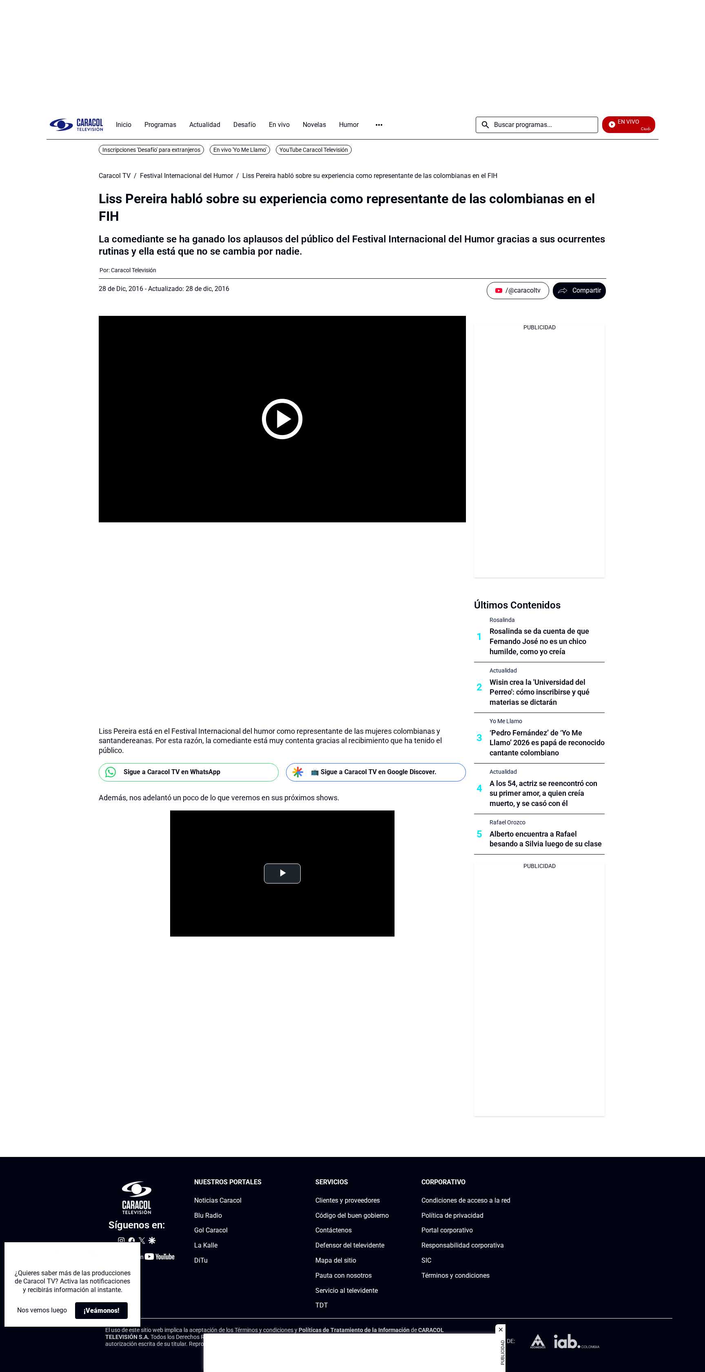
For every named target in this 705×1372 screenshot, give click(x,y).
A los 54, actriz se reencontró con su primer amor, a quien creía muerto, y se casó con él (543, 793)
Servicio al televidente (346, 1290)
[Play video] (282, 419)
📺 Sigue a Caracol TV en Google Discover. (374, 772)
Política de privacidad (452, 1215)
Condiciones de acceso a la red (465, 1200)
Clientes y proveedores (347, 1200)
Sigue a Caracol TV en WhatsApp (172, 772)
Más (379, 125)
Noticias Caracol (218, 1200)
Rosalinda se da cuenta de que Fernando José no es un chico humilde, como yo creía (539, 641)
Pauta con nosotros (343, 1275)
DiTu (201, 1260)
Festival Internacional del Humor (186, 176)
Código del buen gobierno (352, 1215)
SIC (426, 1260)
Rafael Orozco (507, 822)
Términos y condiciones (455, 1275)
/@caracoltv (523, 290)
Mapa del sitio (335, 1260)
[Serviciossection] (386, 1182)
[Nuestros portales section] (264, 1182)
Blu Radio (208, 1215)
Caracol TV (115, 176)
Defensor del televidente (349, 1245)
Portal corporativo (447, 1230)
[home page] (76, 124)
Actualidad (503, 670)
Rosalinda (502, 620)
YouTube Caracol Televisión (313, 150)
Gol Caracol (211, 1230)
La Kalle (205, 1245)
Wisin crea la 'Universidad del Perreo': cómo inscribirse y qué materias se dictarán (540, 692)
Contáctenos (333, 1230)
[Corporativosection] (507, 1182)
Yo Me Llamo (506, 721)
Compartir (586, 290)
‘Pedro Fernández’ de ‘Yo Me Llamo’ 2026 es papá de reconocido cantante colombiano (547, 742)
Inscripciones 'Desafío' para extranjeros (151, 150)
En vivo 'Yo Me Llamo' (239, 150)
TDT (321, 1305)
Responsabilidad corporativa (462, 1245)
